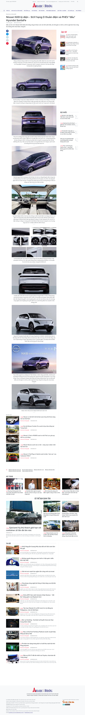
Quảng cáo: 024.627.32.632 (64, 1)
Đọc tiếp (64, 32)
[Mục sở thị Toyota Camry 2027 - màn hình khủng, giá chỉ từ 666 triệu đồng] (62, 51)
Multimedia (78, 10)
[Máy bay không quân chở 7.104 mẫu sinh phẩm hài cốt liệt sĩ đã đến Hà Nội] (14, 483)
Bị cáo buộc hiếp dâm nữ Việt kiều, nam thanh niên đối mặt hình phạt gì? (70, 492)
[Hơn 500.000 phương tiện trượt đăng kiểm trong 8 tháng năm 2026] (51, 506)
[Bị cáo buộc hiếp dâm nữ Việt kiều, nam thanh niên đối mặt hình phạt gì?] (70, 483)
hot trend (9, 476)
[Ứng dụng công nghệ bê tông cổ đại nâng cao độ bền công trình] (12, 586)
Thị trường (34, 10)
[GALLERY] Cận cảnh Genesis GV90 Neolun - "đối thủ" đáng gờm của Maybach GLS (37, 596)
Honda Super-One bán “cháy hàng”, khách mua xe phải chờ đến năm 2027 (70, 515)
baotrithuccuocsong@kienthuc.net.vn (16, 712)
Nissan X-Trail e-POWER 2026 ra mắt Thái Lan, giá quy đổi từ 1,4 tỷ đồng (37, 436)
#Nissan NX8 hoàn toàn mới (15, 469)
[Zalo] (7, 34)
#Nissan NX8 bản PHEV (50, 469)
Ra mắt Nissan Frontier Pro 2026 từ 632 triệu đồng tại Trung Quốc (37, 427)
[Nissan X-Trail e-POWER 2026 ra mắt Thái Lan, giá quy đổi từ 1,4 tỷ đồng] (12, 439)
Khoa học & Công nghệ (16, 10)
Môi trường (41, 10)
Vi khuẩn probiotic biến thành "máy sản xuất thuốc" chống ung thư (72, 67)
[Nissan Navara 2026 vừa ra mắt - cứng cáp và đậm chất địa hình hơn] (12, 448)
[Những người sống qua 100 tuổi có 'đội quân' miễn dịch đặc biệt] (12, 561)
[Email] (7, 37)
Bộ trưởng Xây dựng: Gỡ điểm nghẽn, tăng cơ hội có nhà (51, 491)
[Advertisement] (42, 673)
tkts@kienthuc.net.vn (29, 712)
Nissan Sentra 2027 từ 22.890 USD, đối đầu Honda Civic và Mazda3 (50, 534)
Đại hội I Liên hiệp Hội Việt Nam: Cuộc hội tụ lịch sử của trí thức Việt (72, 59)
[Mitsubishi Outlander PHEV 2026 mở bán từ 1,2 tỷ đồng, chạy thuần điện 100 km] (70, 525)
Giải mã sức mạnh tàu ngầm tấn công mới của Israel (38, 571)
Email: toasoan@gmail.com (51, 1)
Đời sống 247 (27, 10)
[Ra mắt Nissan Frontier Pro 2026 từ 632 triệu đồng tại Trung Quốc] (12, 429)
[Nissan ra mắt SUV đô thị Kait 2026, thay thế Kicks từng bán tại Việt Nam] (12, 420)
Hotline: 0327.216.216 (41, 1)
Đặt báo (34, 1)
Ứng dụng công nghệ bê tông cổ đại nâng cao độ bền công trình (38, 584)
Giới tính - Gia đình (61, 10)
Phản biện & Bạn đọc (51, 10)
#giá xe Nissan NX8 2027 (27, 471)
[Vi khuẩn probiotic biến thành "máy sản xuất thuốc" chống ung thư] (62, 67)
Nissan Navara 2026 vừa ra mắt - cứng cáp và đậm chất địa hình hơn (37, 445)
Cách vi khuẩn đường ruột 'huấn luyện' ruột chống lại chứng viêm (71, 36)
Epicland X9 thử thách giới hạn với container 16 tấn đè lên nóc (67, 124)
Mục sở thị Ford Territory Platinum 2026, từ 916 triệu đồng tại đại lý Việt (38, 632)
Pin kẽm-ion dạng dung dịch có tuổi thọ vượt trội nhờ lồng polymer (37, 644)
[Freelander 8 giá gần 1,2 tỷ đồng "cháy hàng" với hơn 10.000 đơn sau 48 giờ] (62, 44)
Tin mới (8, 543)
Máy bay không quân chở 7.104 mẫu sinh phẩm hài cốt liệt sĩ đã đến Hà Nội (14, 492)
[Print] (7, 40)
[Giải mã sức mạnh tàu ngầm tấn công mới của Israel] (12, 575)
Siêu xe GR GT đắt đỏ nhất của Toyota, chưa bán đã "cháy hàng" (37, 656)
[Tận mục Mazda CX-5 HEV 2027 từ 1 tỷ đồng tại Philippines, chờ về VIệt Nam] (12, 611)
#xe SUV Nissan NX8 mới (27, 469)
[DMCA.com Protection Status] (66, 704)
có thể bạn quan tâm (43, 498)
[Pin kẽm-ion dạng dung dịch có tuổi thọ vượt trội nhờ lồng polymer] (12, 647)
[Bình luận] (7, 43)
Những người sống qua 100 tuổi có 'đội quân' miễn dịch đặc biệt (37, 559)
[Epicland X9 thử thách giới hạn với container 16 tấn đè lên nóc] (24, 512)
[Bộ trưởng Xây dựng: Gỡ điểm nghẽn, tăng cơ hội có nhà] (51, 483)
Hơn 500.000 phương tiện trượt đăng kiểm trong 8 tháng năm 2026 (67, 140)
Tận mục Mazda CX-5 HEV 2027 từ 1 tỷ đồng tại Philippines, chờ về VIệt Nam (36, 609)
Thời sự (8, 10)
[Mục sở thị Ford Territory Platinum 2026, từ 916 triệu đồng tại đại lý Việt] (12, 635)
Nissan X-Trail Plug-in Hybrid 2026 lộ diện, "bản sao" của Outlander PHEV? (38, 455)
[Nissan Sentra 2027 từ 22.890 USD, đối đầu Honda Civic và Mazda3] (51, 525)
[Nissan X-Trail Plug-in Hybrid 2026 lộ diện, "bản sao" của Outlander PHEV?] (12, 457)
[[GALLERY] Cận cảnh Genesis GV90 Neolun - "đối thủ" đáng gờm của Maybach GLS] (12, 598)
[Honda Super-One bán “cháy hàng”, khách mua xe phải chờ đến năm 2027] (70, 506)
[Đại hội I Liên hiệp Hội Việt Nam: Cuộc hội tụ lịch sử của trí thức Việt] (62, 59)
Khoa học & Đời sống (42, 5)
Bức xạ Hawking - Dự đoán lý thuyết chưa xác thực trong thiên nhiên (37, 621)
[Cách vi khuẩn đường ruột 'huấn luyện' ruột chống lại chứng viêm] (62, 36)
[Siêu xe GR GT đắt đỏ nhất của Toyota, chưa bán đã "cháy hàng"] (12, 658)
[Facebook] (7, 31)
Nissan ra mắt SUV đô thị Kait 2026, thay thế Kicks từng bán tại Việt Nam (37, 417)
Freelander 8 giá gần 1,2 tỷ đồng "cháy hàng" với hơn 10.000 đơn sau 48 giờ (72, 44)
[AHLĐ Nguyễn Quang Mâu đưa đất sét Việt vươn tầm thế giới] (12, 550)
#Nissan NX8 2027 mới (39, 469)
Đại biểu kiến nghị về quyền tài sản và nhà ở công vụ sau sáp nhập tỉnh (33, 492)
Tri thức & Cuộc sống (68, 702)
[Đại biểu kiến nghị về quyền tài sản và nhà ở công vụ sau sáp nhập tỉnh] (33, 483)
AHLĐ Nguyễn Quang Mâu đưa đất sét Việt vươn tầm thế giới (37, 547)
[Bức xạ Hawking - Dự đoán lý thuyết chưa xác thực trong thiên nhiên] (12, 623)
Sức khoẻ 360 (71, 10)
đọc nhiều (63, 112)
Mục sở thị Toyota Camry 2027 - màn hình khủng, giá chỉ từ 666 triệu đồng (72, 52)
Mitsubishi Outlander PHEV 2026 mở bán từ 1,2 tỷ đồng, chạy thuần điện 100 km (70, 534)
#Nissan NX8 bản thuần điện (15, 471)
